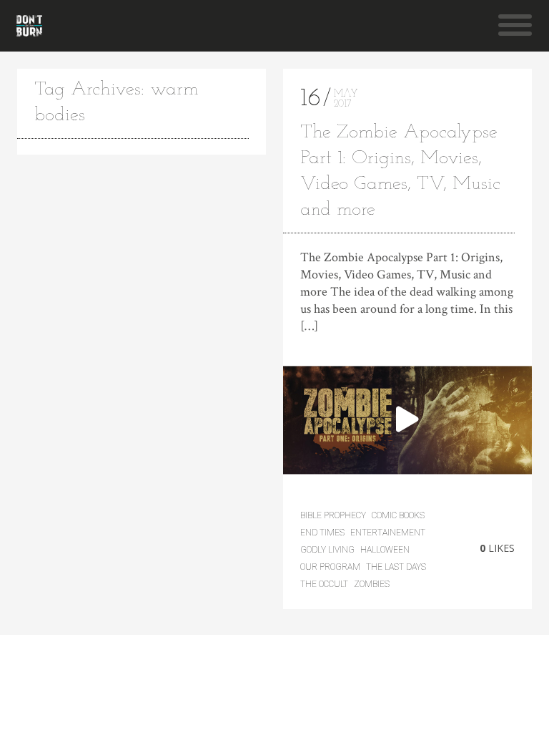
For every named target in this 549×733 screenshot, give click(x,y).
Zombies (372, 584)
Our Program (330, 567)
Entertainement (387, 532)
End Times (322, 532)
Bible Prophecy (333, 515)
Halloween (385, 549)
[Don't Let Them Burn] (29, 26)
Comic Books (398, 515)
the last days (396, 567)
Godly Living (327, 549)
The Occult (324, 584)
